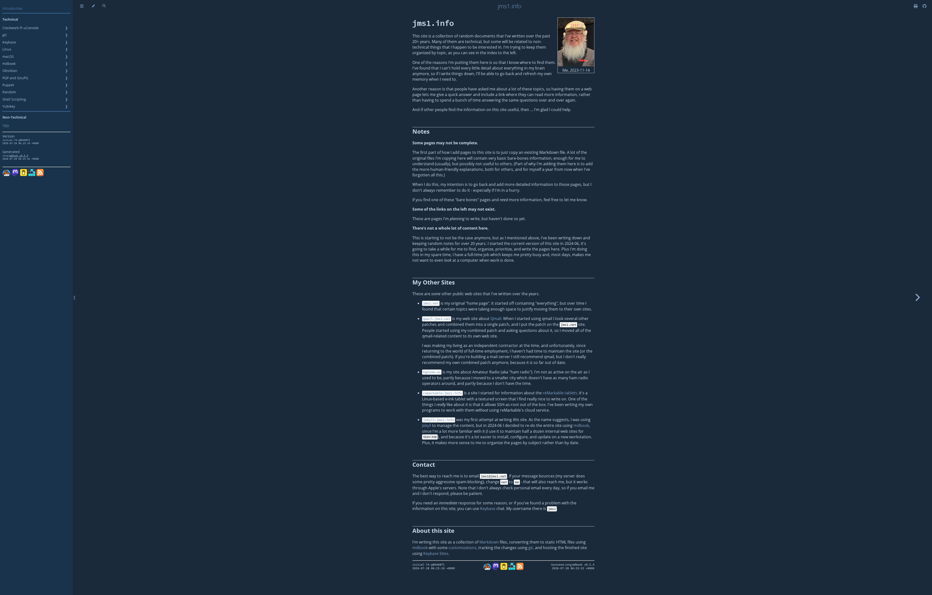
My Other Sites (433, 282)
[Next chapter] (917, 297)
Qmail (496, 318)
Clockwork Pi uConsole (20, 28)
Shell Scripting (14, 99)
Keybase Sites (435, 553)
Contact (423, 464)
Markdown (489, 542)
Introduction (12, 8)
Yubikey (8, 106)
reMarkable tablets (560, 393)
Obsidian (9, 70)
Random (9, 92)
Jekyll (426, 425)
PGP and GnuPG (15, 78)
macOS (8, 56)
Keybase (9, 42)
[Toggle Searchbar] (104, 6)
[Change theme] (93, 6)
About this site (433, 530)
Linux (6, 49)
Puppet (8, 85)
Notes (421, 131)
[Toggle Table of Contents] (82, 6)
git (4, 35)
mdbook (9, 63)
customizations (462, 547)
